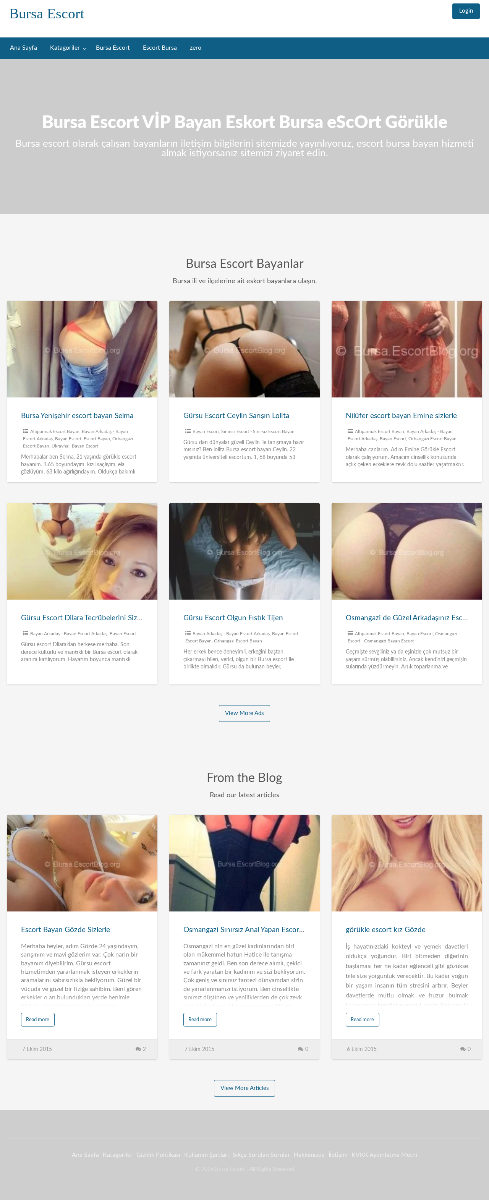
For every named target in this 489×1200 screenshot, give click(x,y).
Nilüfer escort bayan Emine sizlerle (401, 416)
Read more (37, 1019)
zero (195, 48)
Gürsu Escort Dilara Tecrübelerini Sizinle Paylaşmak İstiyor (113, 618)
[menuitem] (466, 11)
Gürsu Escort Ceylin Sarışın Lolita (236, 416)
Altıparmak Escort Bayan (54, 431)
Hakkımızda (309, 1155)
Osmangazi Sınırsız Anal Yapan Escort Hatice (254, 930)
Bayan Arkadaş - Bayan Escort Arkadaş (68, 633)
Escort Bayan (97, 438)
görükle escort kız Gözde (386, 930)
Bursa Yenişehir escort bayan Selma (77, 416)
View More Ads (244, 713)
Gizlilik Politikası (158, 1155)
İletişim (338, 1155)
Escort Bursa (160, 48)
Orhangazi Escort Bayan (432, 438)
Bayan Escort (68, 438)
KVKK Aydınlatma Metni (384, 1155)
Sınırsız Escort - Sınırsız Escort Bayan (258, 431)
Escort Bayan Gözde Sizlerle (65, 930)
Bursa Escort (46, 13)
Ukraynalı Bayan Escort (75, 446)
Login (466, 11)
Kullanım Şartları (206, 1155)
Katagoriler (65, 48)
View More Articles (244, 1088)
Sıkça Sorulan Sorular (261, 1155)
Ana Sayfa (23, 48)
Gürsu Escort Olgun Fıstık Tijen (233, 618)
